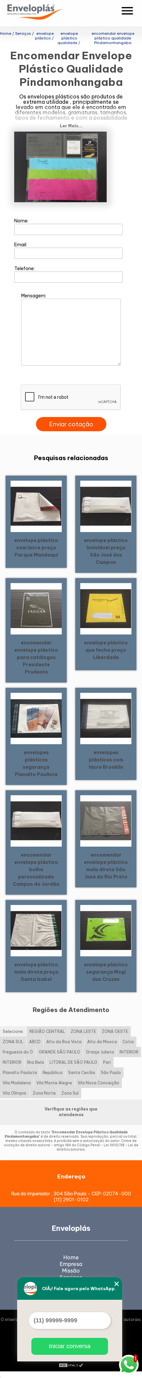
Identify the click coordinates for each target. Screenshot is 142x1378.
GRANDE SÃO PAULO (59, 1051)
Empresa (71, 1264)
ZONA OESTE (115, 1031)
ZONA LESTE (83, 1031)
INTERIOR (129, 1051)
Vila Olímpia (15, 1093)
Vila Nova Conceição (98, 1082)
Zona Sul (70, 1093)
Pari (107, 1062)
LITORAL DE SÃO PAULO (73, 1062)
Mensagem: (34, 296)
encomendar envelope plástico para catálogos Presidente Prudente (36, 657)
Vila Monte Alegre (54, 1082)
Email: (21, 245)
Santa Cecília (81, 1072)
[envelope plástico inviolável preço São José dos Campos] (106, 505)
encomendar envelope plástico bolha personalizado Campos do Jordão (36, 869)
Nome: (21, 221)
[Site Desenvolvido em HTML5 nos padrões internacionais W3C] (71, 1364)
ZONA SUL (13, 1041)
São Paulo (111, 1072)
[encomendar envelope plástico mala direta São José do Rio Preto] (106, 820)
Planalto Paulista (20, 1072)
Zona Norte (44, 1093)
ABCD (35, 1041)
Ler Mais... (71, 125)
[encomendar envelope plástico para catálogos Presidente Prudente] (36, 608)
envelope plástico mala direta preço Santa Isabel (36, 972)
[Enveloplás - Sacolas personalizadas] (44, 13)
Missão (71, 1270)
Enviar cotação (71, 424)
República (52, 1072)
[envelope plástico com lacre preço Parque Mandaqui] (36, 505)
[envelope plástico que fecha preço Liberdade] (106, 608)
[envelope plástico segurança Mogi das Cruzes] (106, 930)
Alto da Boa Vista (64, 1041)
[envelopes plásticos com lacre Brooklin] (106, 717)
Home (71, 1257)
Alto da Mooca (102, 1041)
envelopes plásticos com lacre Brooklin (106, 759)
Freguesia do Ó (18, 1051)
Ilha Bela (35, 1062)
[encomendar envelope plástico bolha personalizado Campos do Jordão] (36, 820)
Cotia (128, 1041)
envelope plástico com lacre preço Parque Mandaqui (36, 547)
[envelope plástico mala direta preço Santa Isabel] (36, 930)
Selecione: (13, 1031)
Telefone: (25, 268)
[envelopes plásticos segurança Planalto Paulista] (36, 717)
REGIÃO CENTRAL (47, 1031)
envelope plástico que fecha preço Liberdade (106, 650)
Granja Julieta (100, 1051)
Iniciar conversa (69, 1346)
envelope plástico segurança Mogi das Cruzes (106, 972)
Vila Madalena (17, 1082)
